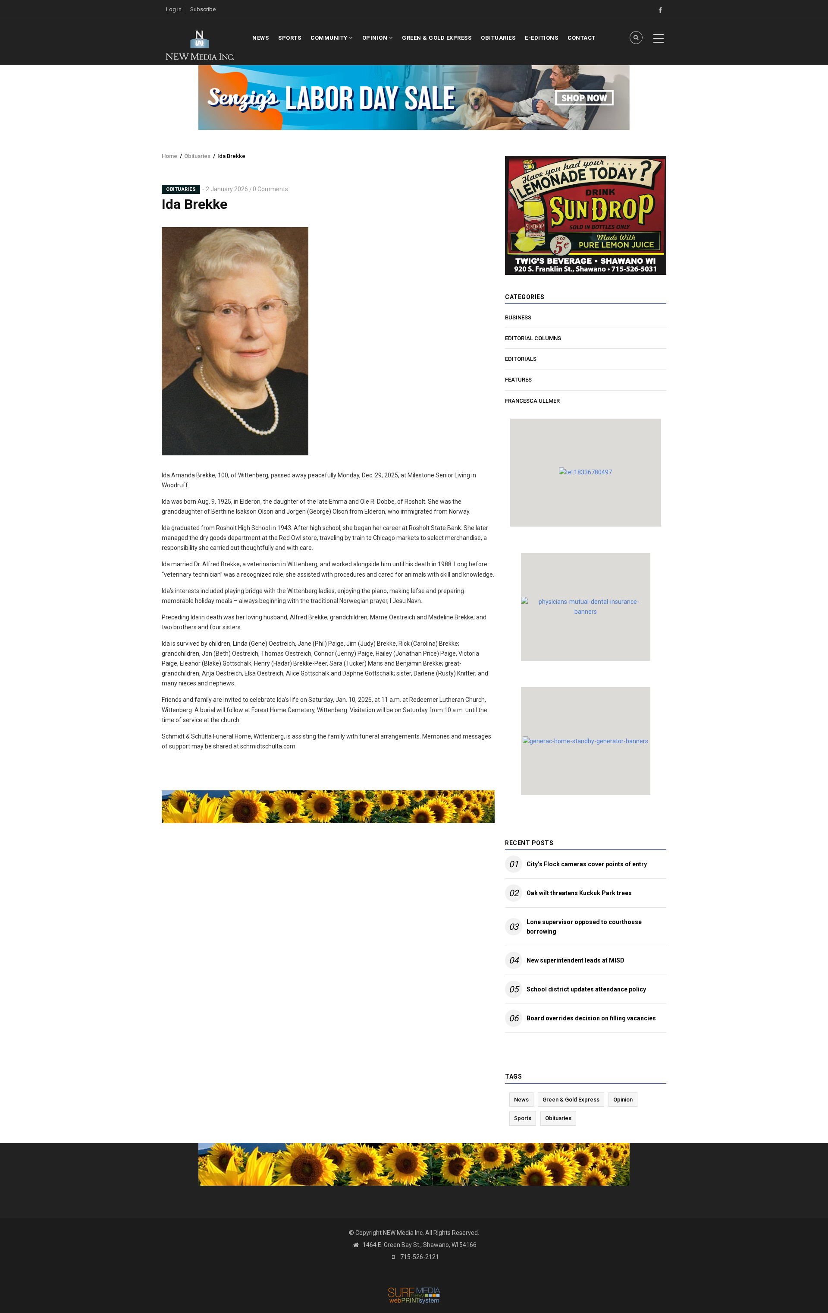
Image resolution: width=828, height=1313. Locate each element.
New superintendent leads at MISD (575, 960)
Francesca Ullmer (532, 401)
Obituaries (498, 38)
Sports (289, 38)
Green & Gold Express (436, 38)
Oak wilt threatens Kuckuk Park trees (579, 893)
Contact (582, 38)
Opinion (375, 38)
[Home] (199, 44)
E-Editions (541, 38)
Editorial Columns (533, 338)
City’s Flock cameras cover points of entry (587, 864)
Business (518, 317)
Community (329, 38)
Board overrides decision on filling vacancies (591, 1018)
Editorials (520, 359)
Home (169, 156)
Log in (174, 9)
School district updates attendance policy (586, 989)
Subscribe (203, 9)
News (260, 38)
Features (518, 379)
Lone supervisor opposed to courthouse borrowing (584, 926)
